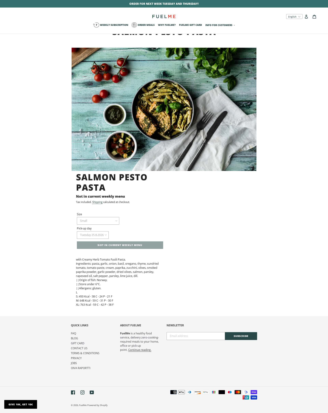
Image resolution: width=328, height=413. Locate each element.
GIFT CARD (77, 343)
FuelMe (83, 405)
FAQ (73, 333)
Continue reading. (139, 350)
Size (79, 214)
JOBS (74, 363)
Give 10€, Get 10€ (21, 404)
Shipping (97, 202)
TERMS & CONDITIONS (85, 353)
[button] (294, 16)
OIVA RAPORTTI (80, 368)
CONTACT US (79, 348)
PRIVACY (76, 358)
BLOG (74, 338)
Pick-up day (84, 228)
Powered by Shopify (97, 405)
